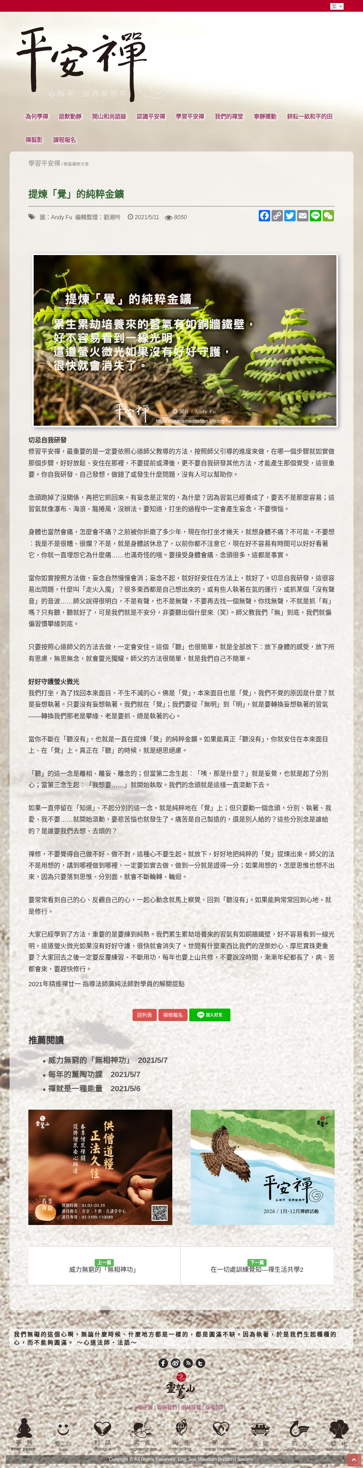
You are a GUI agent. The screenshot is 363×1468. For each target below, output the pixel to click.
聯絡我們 (167, 1407)
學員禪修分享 (76, 164)
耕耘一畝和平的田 (310, 116)
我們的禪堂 (229, 116)
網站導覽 (191, 1407)
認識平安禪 (151, 116)
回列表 (144, 1015)
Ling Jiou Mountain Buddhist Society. (216, 1459)
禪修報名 (173, 1015)
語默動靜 (70, 116)
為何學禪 (37, 116)
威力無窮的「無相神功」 (105, 1060)
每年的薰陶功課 (91, 1075)
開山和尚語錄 (109, 116)
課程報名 (64, 140)
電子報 (145, 1407)
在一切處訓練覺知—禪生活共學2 (257, 1266)
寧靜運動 (265, 116)
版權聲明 (215, 1407)
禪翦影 (34, 140)
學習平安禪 (190, 116)
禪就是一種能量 (91, 1089)
